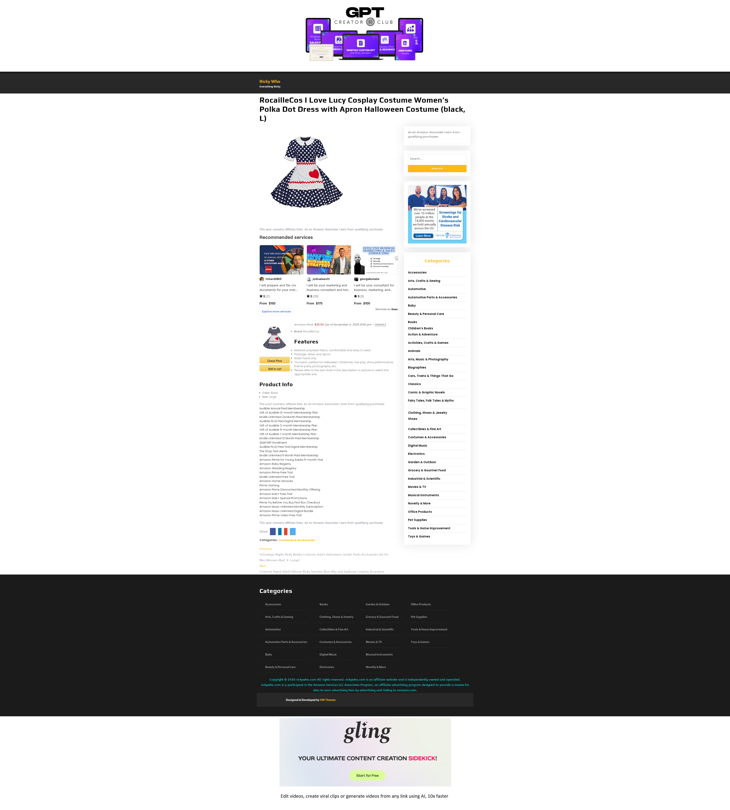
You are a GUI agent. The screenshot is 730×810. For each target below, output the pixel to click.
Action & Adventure (423, 334)
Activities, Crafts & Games (428, 343)
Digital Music (417, 446)
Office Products (420, 512)
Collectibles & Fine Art (424, 429)
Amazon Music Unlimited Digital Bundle (286, 511)
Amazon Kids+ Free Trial (275, 494)
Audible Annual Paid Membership (282, 408)
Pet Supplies (417, 520)
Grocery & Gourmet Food (427, 470)
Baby (412, 306)
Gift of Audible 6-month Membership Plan (288, 430)
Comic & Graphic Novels (426, 392)
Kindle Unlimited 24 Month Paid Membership (289, 417)
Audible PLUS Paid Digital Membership (285, 421)
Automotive (417, 289)
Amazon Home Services (276, 481)
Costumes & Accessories (297, 540)
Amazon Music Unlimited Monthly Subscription (291, 507)
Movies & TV (417, 487)
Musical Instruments (423, 495)
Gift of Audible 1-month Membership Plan (287, 434)
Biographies (417, 367)
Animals (414, 351)
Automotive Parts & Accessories (432, 297)
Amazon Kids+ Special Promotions (283, 498)
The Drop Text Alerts (273, 451)
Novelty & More (419, 503)
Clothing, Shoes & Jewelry (427, 413)
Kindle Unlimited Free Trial (276, 477)
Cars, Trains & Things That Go (430, 376)
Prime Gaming (269, 485)
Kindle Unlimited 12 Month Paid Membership (289, 438)
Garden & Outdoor (422, 462)
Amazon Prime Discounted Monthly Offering (289, 489)
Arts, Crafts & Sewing (424, 281)
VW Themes (327, 699)
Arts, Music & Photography (428, 359)
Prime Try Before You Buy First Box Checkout (289, 502)
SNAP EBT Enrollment (273, 443)
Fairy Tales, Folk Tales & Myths (431, 401)
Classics (414, 384)
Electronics (416, 454)
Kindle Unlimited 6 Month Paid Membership (288, 455)
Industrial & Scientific (424, 479)
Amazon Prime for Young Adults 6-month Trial (291, 460)
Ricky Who (269, 81)
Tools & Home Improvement (429, 528)
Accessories (417, 272)
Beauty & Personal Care (426, 314)
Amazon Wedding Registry (277, 468)
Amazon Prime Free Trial (276, 472)
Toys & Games (419, 536)
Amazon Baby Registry (275, 464)
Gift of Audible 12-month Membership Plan (288, 413)
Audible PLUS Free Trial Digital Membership (288, 447)
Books (412, 322)
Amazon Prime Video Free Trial (280, 515)
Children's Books (420, 328)
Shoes (412, 419)
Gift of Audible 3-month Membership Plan (288, 425)
